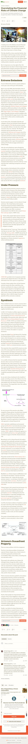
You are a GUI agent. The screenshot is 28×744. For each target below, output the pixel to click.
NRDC (2, 424)
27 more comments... (5, 678)
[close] (24, 697)
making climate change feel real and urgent (11, 446)
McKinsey (18, 139)
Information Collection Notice (16, 725)
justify (21, 156)
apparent (21, 238)
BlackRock (9, 426)
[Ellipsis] (26, 651)
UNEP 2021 (4, 277)
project (4, 450)
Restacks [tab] (10, 639)
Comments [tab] (4, 639)
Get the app (19, 740)
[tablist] (6, 639)
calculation (13, 481)
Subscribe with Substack (15, 721)
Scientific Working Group (16, 369)
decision (3, 177)
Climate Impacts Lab (19, 457)
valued (8, 197)
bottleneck (22, 180)
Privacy (16, 737)
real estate (9, 493)
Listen (25, 17)
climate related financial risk (18, 315)
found (11, 334)
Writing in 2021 (10, 233)
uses (11, 345)
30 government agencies (11, 497)
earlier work (10, 99)
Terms (19, 737)
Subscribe (20, 1)
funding (7, 343)
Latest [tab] (6, 685)
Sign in (25, 1)
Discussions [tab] (11, 685)
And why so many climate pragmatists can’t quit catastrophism (11, 692)
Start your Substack (11, 740)
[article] (14, 692)
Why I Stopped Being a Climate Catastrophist (9, 689)
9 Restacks (16, 625)
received (3, 151)
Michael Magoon (7, 651)
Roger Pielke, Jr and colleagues (11, 111)
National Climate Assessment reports (10, 467)
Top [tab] (2, 685)
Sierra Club (15, 433)
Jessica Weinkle (5, 5)
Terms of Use (20, 724)
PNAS (11, 125)
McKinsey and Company (14, 132)
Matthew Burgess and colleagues (19, 106)
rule (25, 504)
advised (10, 172)
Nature (21, 92)
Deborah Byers (7, 663)
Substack (8, 742)
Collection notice (24, 737)
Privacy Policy (14, 727)
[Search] (25, 685)
